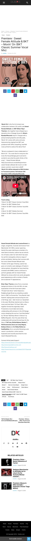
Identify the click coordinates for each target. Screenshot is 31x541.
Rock (4, 526)
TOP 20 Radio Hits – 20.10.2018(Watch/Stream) (8, 419)
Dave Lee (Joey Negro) (13, 385)
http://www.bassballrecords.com (11, 345)
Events (7, 530)
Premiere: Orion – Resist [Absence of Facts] (20, 461)
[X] (9, 91)
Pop (27, 523)
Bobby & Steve (21, 382)
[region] (15, 111)
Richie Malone (25, 387)
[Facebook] (5, 91)
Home (2, 31)
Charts (23, 530)
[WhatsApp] (17, 91)
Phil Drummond (15, 387)
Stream (3, 389)
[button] (3, 2)
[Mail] (13, 443)
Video (12, 530)
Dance (9, 526)
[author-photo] (15, 437)
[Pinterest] (13, 91)
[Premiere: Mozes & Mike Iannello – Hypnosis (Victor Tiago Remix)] (6, 486)
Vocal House (11, 396)
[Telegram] (25, 91)
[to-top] (29, 538)
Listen (8, 387)
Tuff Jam (4, 396)
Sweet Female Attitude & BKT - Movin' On (11, 392)
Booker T (4, 385)
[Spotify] (26, 443)
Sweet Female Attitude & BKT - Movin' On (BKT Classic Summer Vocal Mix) (14, 394)
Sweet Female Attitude (12, 389)
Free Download (24, 526)
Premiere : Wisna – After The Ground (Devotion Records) (24, 420)
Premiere (8, 35)
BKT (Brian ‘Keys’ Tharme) (16, 380)
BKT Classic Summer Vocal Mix (9, 382)
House (7, 31)
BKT (8, 380)
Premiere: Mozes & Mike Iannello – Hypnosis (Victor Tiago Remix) (21, 485)
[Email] (21, 91)
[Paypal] (17, 443)
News (4, 523)
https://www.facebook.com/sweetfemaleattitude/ (16, 342)
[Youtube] (17, 447)
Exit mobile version (15, 539)
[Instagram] (8, 443)
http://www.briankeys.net (9, 347)
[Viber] (15, 95)
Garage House (24, 385)
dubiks (4, 53)
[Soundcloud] (22, 443)
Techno (22, 523)
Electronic (15, 526)
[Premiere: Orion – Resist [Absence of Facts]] (6, 462)
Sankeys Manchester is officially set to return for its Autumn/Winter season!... (20, 473)
